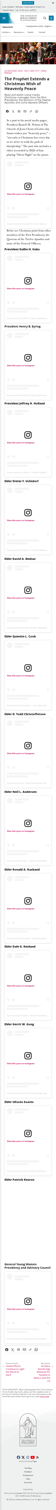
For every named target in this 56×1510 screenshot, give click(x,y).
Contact (42, 32)
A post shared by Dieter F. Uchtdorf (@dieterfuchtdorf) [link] (31, 550)
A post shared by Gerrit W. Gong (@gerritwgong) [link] (29, 1093)
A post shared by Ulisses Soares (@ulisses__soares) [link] (31, 1171)
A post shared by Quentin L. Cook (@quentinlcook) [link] (30, 705)
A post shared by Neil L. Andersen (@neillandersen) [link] (30, 861)
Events (30, 32)
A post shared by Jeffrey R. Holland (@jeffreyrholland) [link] (31, 472)
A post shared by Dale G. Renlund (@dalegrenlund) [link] (30, 1015)
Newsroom (7, 27)
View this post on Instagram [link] (20, 194)
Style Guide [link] (44, 1396)
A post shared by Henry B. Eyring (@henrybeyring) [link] (30, 395)
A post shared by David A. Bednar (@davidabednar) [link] (30, 628)
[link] (28, 189)
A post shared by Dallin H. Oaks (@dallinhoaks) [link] (28, 318)
